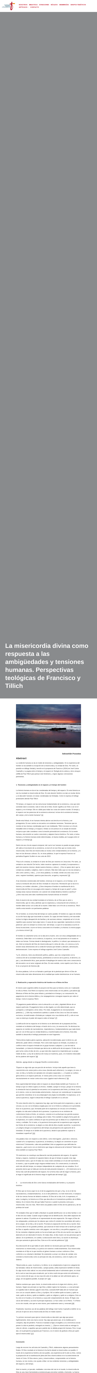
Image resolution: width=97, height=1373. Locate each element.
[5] (38, 966)
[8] (37, 1056)
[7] (56, 1018)
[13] (66, 1240)
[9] (68, 1078)
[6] (79, 991)
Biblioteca (33, 5)
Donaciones (44, 5)
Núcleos (54, 5)
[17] (32, 1334)
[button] (28, 7)
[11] (33, 1133)
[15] (37, 1290)
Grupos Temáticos (78, 5)
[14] (49, 1279)
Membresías (64, 5)
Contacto (34, 7)
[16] (73, 1303)
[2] (31, 840)
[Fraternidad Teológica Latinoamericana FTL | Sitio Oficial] (8, 6)
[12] (65, 1174)
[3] (69, 875)
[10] (45, 1095)
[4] (31, 930)
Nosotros (23, 5)
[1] (42, 815)
